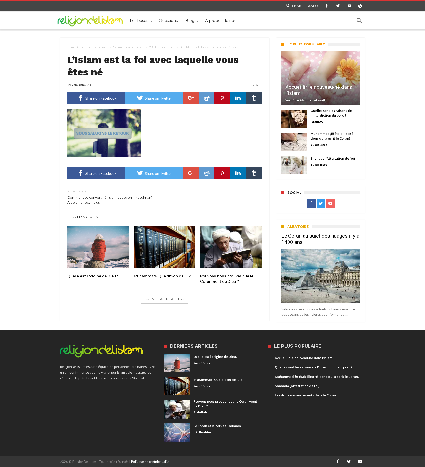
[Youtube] (349, 6)
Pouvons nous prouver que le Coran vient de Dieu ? (226, 279)
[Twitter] (338, 6)
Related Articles (82, 217)
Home (71, 47)
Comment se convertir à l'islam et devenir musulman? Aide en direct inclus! (130, 47)
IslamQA (317, 121)
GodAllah (200, 412)
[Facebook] (326, 6)
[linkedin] (238, 98)
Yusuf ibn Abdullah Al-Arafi (305, 100)
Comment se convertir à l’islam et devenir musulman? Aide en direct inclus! (109, 196)
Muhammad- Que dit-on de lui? (162, 276)
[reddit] (206, 98)
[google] (191, 98)
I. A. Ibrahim (202, 432)
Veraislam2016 (81, 85)
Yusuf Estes (319, 144)
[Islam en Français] (93, 20)
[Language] (360, 6)
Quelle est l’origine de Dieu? (92, 276)
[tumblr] (254, 98)
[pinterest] (222, 98)
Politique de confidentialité (150, 462)
